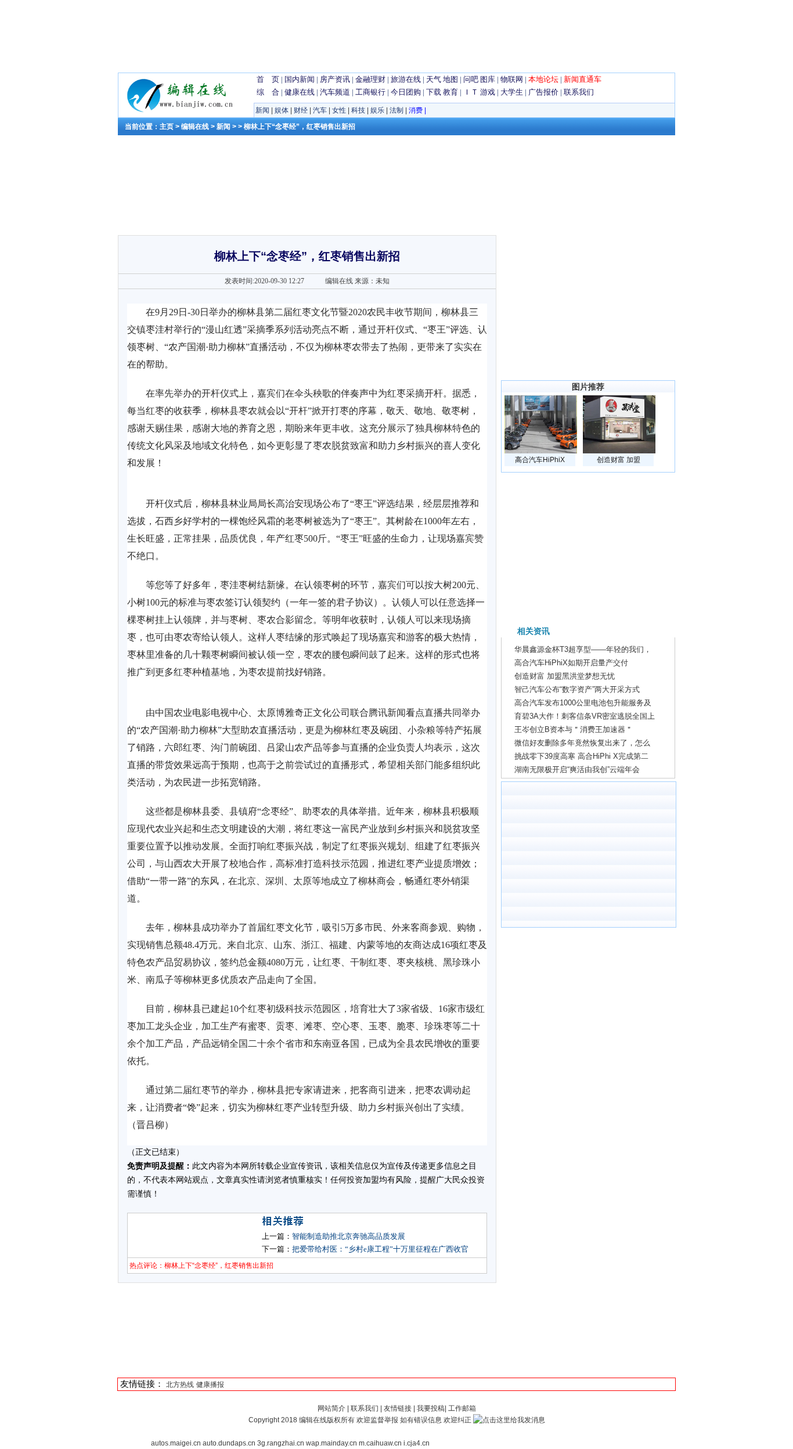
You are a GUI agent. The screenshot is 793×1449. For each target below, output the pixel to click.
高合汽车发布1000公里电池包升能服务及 (582, 702)
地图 (450, 79)
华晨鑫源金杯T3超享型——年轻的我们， (582, 649)
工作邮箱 (462, 1408)
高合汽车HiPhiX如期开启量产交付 (571, 662)
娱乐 (377, 110)
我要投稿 (431, 1408)
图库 (487, 79)
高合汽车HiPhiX (540, 460)
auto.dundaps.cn (229, 1443)
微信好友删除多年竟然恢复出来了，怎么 (582, 742)
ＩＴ (470, 92)
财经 (301, 110)
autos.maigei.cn (176, 1443)
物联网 (511, 79)
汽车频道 (335, 92)
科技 (358, 110)
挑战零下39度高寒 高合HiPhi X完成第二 (581, 756)
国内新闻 (299, 79)
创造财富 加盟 (618, 460)
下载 (433, 92)
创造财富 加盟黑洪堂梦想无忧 (564, 676)
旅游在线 (406, 79)
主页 (167, 126)
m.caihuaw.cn (380, 1443)
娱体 (282, 110)
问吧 (470, 79)
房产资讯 (335, 79)
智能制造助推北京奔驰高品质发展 (348, 1236)
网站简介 (332, 1408)
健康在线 (299, 92)
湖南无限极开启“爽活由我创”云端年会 (577, 769)
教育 (450, 92)
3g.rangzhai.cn (280, 1443)
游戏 (487, 92)
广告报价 (543, 92)
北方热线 (180, 1384)
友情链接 (397, 1408)
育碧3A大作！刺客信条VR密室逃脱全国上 (584, 716)
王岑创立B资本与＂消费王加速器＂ (573, 729)
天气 (433, 79)
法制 (396, 110)
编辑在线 (195, 126)
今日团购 (406, 92)
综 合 (268, 92)
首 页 (268, 79)
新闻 (262, 110)
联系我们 (579, 92)
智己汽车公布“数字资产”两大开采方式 (577, 689)
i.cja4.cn (416, 1443)
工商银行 (370, 92)
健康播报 (210, 1384)
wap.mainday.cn (331, 1443)
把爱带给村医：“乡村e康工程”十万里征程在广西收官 (380, 1249)
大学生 (511, 92)
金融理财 (370, 79)
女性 (339, 110)
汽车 (320, 110)
